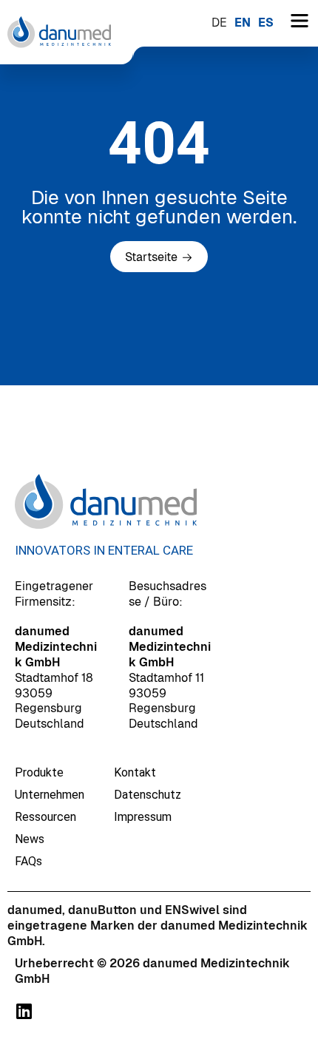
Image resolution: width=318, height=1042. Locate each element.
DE (219, 23)
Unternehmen (49, 795)
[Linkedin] (24, 1011)
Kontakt (135, 772)
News (29, 839)
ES (266, 23)
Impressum (143, 817)
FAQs (28, 861)
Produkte (39, 772)
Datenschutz (147, 795)
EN (242, 23)
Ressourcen (45, 817)
